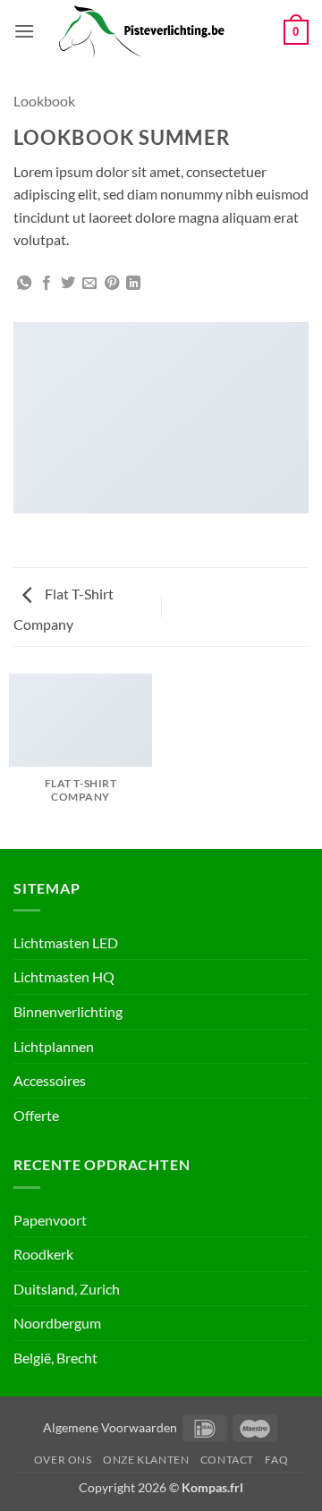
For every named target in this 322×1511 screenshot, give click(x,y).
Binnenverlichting (68, 1011)
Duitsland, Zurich (66, 1288)
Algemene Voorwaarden (110, 1427)
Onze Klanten (146, 1459)
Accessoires (49, 1080)
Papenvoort (50, 1219)
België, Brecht (55, 1357)
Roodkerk (43, 1253)
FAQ (276, 1459)
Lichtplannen (53, 1046)
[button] (24, 31)
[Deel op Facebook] (46, 284)
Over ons (63, 1459)
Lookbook (44, 100)
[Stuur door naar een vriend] (89, 284)
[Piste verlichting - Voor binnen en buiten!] (159, 31)
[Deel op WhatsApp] (24, 284)
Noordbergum (57, 1322)
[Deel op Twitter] (68, 284)
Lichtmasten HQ (63, 976)
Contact (227, 1459)
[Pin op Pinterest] (112, 284)
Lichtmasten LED (65, 942)
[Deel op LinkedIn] (133, 284)
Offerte (36, 1115)
